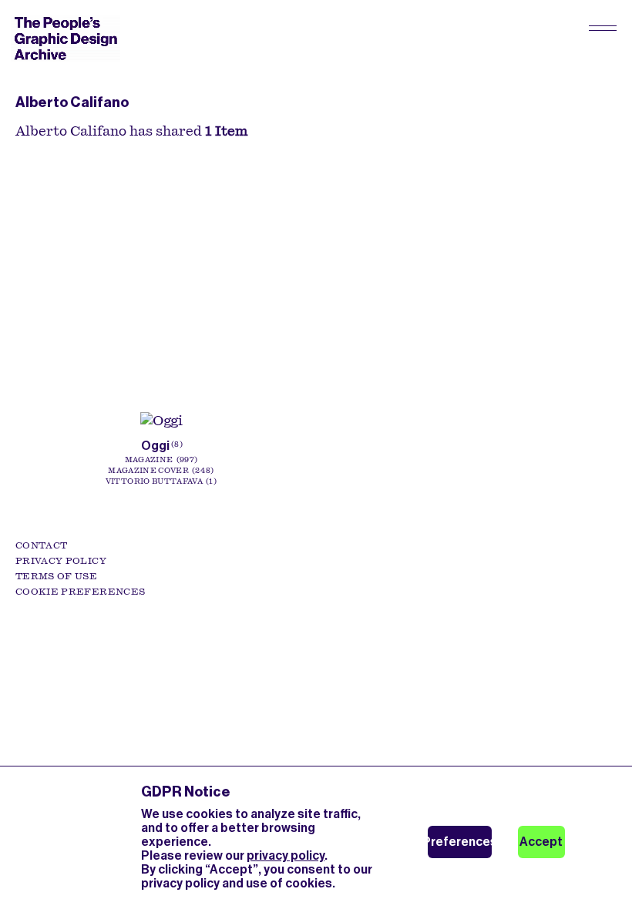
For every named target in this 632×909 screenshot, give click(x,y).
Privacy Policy (60, 560)
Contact (41, 545)
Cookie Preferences (80, 591)
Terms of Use (56, 576)
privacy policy (285, 855)
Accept (541, 841)
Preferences (460, 841)
